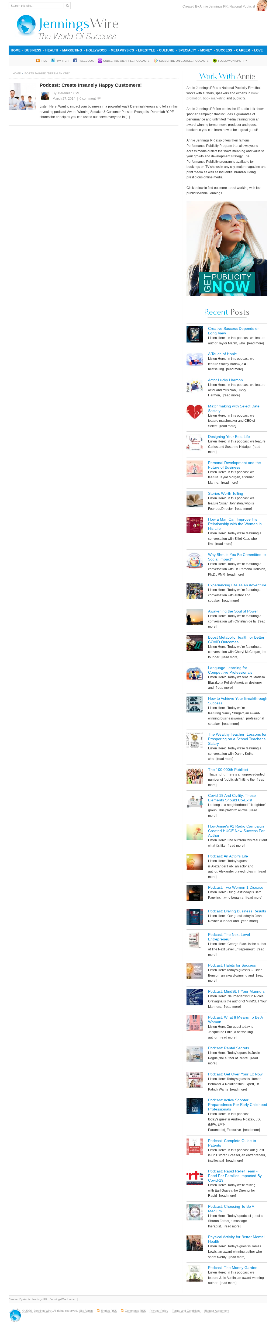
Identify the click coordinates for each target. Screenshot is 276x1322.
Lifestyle (146, 50)
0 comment (88, 99)
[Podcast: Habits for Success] (195, 972)
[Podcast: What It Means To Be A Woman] (195, 1024)
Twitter (63, 60)
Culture (166, 50)
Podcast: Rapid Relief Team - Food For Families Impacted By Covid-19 (235, 1175)
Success (224, 50)
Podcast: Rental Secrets (228, 1048)
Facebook (86, 60)
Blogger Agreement (216, 1310)
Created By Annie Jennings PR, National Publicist (219, 6)
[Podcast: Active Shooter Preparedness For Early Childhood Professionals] (195, 1107)
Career (243, 50)
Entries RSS (109, 1310)
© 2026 (27, 1310)
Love (258, 50)
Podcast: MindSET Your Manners (236, 991)
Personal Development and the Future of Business (234, 465)
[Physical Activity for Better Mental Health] (195, 1244)
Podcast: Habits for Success (232, 965)
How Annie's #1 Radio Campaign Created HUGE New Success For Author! (236, 831)
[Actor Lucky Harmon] (195, 387)
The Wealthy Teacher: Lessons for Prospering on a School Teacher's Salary (237, 739)
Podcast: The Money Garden (232, 1267)
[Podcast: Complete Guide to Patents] (195, 1147)
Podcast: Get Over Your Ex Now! (236, 1074)
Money (206, 50)
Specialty (187, 50)
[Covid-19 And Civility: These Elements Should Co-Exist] (195, 802)
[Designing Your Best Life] (195, 443)
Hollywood (96, 50)
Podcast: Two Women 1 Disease (235, 887)
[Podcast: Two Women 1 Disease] (195, 894)
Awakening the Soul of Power (233, 611)
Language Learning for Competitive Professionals (230, 670)
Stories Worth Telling (225, 493)
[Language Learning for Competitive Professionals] (195, 675)
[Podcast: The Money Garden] (195, 1274)
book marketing (214, 98)
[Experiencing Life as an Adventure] (195, 592)
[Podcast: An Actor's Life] (195, 863)
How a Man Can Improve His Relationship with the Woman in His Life (235, 524)
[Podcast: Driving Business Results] (195, 918)
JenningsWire (42, 1310)
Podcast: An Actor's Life (228, 856)
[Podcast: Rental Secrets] (195, 1055)
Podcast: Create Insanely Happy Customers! (91, 85)
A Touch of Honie (222, 354)
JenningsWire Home (62, 1299)
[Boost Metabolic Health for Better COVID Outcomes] (195, 644)
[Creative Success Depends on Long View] (195, 335)
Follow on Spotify (232, 60)
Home (15, 50)
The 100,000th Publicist (228, 769)
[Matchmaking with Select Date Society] (195, 413)
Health (51, 50)
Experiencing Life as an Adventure (237, 585)
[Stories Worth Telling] (195, 500)
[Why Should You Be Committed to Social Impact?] (195, 561)
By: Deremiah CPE (66, 93)
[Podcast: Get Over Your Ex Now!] (195, 1081)
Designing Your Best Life (229, 436)
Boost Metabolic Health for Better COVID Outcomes (236, 639)
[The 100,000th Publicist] (195, 776)
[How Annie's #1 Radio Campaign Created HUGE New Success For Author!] (195, 833)
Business (33, 50)
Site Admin (86, 1310)
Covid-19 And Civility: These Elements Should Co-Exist (232, 797)
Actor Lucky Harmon (225, 380)
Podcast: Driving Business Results (237, 911)
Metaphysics (122, 50)
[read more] (255, 343)
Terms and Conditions (186, 1310)
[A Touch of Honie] (195, 361)
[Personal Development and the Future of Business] (195, 470)
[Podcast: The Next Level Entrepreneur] (195, 941)
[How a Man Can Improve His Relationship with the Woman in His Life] (195, 526)
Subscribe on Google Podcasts (184, 60)
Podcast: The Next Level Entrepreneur (229, 936)
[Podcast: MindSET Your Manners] (195, 998)
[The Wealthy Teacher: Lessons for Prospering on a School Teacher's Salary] (195, 741)
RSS (44, 60)
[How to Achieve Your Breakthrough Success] (195, 705)
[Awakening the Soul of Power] (195, 618)
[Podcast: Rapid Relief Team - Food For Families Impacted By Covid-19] (195, 1178)
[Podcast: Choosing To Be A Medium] (195, 1213)
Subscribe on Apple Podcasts (126, 60)
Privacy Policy (159, 1310)
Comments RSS (135, 1310)
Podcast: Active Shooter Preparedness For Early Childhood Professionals (237, 1104)
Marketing (72, 50)
